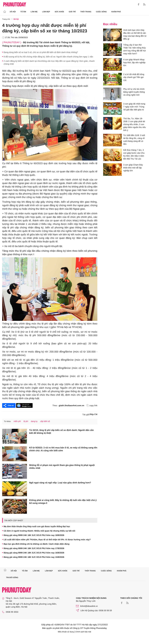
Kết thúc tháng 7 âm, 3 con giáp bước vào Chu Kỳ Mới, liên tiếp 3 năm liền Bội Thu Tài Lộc (133, 154)
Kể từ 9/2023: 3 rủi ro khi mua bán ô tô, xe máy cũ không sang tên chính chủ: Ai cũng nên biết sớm (63, 449)
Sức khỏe (59, 12)
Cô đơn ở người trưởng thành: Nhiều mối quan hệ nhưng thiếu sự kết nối (39, 531)
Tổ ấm (23, 12)
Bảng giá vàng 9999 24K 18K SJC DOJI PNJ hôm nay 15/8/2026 (34, 557)
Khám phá (116, 12)
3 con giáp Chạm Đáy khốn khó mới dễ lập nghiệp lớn (133, 168)
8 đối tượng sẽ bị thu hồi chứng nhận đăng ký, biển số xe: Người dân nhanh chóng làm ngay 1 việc (48, 56)
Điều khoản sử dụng (66, 632)
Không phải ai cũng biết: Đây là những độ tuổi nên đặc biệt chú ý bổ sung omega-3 (63, 501)
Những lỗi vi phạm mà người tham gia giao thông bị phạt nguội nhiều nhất (62, 466)
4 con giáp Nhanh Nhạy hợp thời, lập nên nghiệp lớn (134, 62)
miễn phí (17, 421)
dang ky (34, 421)
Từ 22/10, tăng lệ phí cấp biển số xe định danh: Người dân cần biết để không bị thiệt (61, 431)
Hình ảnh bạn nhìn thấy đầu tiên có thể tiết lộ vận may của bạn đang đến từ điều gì (135, 34)
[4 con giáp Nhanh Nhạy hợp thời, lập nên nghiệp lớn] (112, 64)
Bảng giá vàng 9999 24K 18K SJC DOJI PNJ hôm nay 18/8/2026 (34, 535)
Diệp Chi (93, 414)
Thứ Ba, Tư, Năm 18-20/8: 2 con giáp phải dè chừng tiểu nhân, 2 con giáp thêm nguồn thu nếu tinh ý (134, 124)
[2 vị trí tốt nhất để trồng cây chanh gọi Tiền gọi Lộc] (112, 79)
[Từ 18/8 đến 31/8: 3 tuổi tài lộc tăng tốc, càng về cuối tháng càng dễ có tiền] (112, 140)
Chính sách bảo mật (83, 632)
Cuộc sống (101, 12)
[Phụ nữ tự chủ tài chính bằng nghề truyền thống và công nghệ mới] (112, 94)
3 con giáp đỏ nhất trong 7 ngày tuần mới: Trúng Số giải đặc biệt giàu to (134, 107)
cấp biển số (45, 421)
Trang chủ (6, 19)
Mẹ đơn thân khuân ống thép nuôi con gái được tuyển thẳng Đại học (37, 526)
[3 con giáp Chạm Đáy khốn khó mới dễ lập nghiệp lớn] (112, 169)
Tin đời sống (12, 577)
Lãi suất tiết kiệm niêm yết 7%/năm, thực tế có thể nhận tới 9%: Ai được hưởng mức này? (47, 539)
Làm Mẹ (34, 12)
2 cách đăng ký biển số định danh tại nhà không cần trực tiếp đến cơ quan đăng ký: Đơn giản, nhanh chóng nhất (49, 62)
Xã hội (13, 12)
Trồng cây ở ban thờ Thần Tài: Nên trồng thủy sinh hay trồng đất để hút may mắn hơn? (134, 49)
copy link (93, 405)
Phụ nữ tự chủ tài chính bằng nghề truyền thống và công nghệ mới (134, 92)
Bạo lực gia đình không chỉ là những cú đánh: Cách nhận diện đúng (36, 544)
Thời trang (85, 12)
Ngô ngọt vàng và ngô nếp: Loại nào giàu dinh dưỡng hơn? (60, 482)
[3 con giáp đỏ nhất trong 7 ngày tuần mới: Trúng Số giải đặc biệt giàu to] (112, 108)
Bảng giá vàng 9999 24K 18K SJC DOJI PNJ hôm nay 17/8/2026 (34, 548)
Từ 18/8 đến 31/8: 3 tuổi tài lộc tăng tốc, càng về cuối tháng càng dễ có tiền (134, 139)
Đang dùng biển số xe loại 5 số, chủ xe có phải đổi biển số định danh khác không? (41, 52)
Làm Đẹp (46, 12)
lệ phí (26, 421)
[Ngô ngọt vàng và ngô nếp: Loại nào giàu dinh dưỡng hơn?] (14, 488)
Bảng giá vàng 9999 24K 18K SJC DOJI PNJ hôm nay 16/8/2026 (34, 553)
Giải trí (72, 12)
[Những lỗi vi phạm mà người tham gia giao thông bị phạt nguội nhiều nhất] (14, 471)
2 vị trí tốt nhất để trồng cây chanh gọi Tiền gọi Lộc (133, 77)
